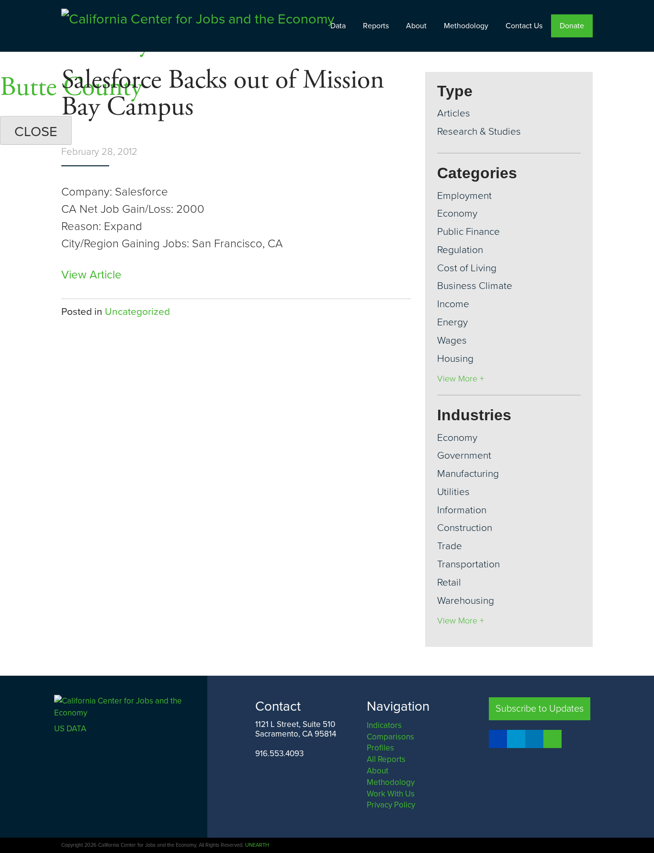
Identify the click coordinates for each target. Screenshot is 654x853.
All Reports (386, 759)
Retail (449, 582)
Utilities (453, 492)
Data (338, 26)
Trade (449, 546)
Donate (572, 26)
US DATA (70, 729)
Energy (452, 322)
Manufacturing (468, 474)
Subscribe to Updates (540, 709)
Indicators (384, 725)
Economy (457, 213)
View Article (91, 275)
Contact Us (524, 26)
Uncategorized (137, 312)
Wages (452, 340)
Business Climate (474, 286)
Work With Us (391, 794)
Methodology (466, 26)
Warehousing (465, 601)
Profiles (380, 748)
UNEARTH (257, 845)
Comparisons (390, 737)
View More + (460, 378)
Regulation (460, 250)
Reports (376, 26)
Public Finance (468, 232)
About (416, 26)
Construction (464, 528)
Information (461, 510)
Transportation (468, 564)
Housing (455, 359)
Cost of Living (466, 268)
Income (453, 304)
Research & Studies (479, 132)
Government (464, 455)
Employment (464, 196)
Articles (453, 113)
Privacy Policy (391, 805)
